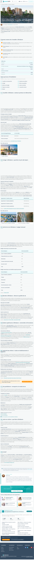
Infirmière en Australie (21, 525)
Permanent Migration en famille (7, 527)
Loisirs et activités (22, 85)
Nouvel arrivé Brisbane (4, 415)
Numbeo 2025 (6, 208)
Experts (18, 548)
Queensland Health (17, 319)
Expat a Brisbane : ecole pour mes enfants (24, 522)
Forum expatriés (11, 547)
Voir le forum (29, 511)
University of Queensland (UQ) (6, 332)
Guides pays (11, 548)
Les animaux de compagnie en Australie (24, 534)
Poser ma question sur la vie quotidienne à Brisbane (9, 416)
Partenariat (2, 551)
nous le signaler (30, 469)
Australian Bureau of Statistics (16, 141)
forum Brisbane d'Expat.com (9, 462)
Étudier (3, 89)
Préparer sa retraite (5, 87)
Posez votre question (6, 539)
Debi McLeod (10, 24)
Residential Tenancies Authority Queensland (16, 208)
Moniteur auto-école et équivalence (23, 526)
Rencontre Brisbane (4, 413)
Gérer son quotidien (22, 83)
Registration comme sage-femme (23, 532)
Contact (2, 547)
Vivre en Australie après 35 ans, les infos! (8, 531)
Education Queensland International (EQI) (23, 362)
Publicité (2, 548)
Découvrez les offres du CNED (27, 381)
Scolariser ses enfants (22, 81)
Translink (5, 395)
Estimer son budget (5, 85)
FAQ (17, 547)
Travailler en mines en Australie (7, 526)
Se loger (3, 83)
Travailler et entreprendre (6, 81)
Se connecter (31, 1)
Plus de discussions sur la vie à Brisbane (17, 539)
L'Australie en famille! (5, 524)
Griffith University (26, 337)
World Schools (18, 378)
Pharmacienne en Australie (6, 530)
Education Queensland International (10, 378)
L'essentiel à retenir (22, 87)
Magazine (21, 1)
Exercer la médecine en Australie (23, 523)
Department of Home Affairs (9, 319)
